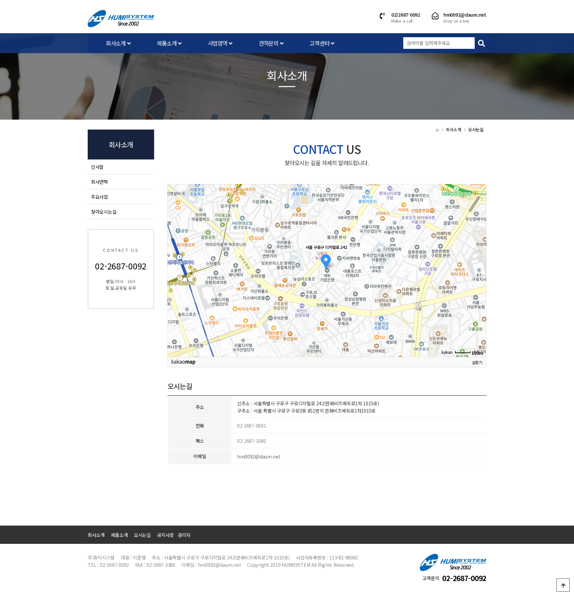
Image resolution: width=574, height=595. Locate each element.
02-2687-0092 (464, 578)
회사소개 (116, 43)
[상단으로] (563, 585)
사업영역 (218, 43)
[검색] (481, 43)
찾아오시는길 (103, 211)
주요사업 (99, 196)
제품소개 (167, 43)
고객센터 (320, 43)
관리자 (184, 535)
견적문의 (269, 43)
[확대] (478, 258)
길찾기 (477, 361)
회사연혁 (99, 181)
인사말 (97, 166)
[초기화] (478, 282)
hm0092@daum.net (258, 456)
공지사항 (165, 535)
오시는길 (142, 535)
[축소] (478, 269)
